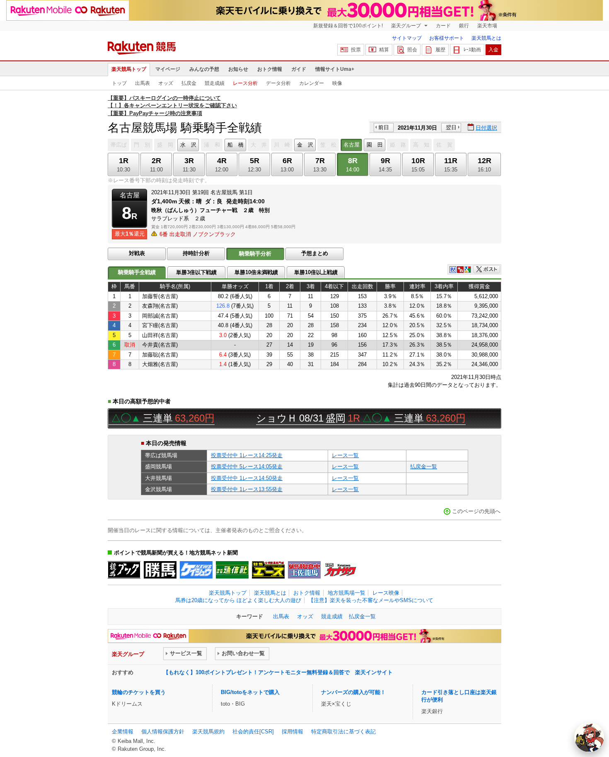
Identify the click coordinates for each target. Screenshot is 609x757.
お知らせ (238, 69)
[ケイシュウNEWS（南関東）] (196, 570)
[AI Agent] (589, 737)
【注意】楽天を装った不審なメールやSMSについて (370, 600)
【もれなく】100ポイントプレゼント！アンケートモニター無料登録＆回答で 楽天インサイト (278, 672)
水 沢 (188, 145)
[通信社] (232, 570)
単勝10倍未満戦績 (256, 272)
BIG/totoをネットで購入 (250, 692)
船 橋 (235, 145)
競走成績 (215, 83)
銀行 (464, 26)
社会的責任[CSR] (253, 731)
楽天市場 (487, 26)
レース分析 (245, 83)
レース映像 (385, 593)
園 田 (375, 145)
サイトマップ (407, 38)
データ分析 (278, 83)
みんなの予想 (204, 69)
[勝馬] (160, 570)
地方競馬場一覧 (346, 593)
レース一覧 (345, 455)
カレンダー (311, 83)
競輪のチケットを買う (139, 692)
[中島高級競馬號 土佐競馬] (304, 570)
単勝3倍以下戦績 (196, 272)
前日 (383, 127)
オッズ (165, 83)
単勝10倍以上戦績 (316, 272)
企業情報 (122, 731)
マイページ (167, 69)
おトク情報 (269, 69)
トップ (119, 83)
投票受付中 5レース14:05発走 (247, 466)
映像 (337, 83)
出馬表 (142, 83)
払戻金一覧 (423, 466)
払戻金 (188, 83)
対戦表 (137, 253)
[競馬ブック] (124, 570)
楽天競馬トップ (128, 69)
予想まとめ (314, 253)
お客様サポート (446, 38)
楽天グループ (406, 26)
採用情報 (292, 731)
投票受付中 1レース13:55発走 (247, 489)
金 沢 (305, 145)
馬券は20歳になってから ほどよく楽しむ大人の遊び (238, 600)
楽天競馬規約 (208, 731)
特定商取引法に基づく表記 (343, 731)
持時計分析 (196, 253)
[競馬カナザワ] (340, 570)
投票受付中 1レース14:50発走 (247, 478)
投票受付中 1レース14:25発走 (247, 455)
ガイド (298, 69)
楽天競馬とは (486, 38)
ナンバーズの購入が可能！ (353, 692)
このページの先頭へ (476, 511)
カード (443, 26)
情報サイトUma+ (334, 69)
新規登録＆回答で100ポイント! (348, 26)
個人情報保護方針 (162, 731)
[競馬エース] (268, 570)
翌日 (451, 127)
